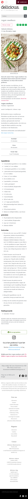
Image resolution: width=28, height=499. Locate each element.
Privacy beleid (14, 406)
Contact (14, 402)
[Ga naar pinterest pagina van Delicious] (22, 376)
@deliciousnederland (15, 347)
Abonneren (14, 430)
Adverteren (14, 400)
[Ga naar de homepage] (10, 7)
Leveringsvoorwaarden (14, 416)
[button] (22, 2)
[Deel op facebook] (20, 25)
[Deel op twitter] (23, 25)
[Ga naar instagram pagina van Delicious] (25, 376)
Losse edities (14, 434)
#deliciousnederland (14, 349)
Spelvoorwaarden (14, 410)
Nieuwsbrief (14, 436)
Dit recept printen (14, 332)
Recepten (9, 31)
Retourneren (14, 418)
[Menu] (25, 8)
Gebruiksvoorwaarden (14, 408)
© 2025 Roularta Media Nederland (10, 492)
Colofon (14, 432)
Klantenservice (14, 414)
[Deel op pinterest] (18, 25)
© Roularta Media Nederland (14, 420)
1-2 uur (3, 31)
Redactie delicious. (7, 29)
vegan (14, 31)
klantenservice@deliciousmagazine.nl (14, 369)
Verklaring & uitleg (14, 412)
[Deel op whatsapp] (26, 25)
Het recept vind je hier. (7, 133)
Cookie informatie (14, 404)
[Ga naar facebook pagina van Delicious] (19, 376)
